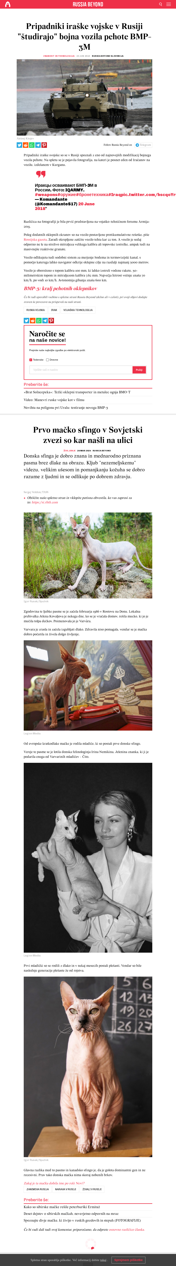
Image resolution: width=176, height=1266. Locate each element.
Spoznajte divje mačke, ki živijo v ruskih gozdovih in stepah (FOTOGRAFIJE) (82, 1220)
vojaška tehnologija (78, 310)
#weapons (46, 194)
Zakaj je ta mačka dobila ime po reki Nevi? (54, 1183)
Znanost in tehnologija (58, 56)
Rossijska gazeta (35, 240)
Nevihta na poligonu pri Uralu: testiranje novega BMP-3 (66, 408)
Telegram (145, 145)
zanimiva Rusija (37, 1189)
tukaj (103, 1260)
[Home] (7, 4)
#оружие (66, 194)
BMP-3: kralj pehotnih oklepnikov (60, 288)
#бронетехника (92, 194)
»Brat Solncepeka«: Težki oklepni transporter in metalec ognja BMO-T (77, 392)
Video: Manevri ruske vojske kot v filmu (54, 400)
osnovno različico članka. (127, 1230)
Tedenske (38, 359)
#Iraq (114, 194)
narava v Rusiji (65, 1189)
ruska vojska (35, 310)
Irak (54, 310)
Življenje (70, 450)
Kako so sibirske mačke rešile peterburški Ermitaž (62, 1207)
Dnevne (54, 359)
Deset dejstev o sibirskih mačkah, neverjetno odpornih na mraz (71, 1214)
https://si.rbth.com (45, 502)
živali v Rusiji (92, 1189)
